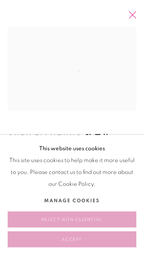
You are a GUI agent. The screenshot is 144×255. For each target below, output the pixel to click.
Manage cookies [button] (72, 200)
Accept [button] (72, 239)
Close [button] (130, 17)
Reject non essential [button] (72, 220)
